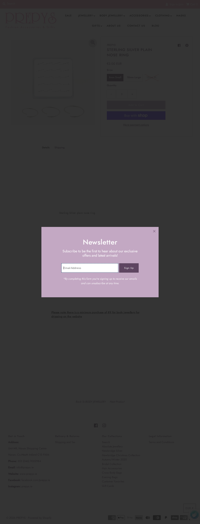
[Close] (154, 231)
